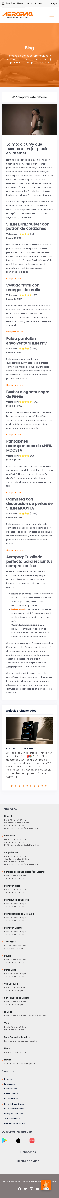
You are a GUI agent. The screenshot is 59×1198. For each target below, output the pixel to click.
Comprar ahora (14, 278)
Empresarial (9, 1084)
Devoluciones (10, 1088)
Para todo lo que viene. (20, 748)
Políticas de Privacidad (15, 1123)
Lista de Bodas (11, 1098)
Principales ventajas (13, 1113)
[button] (12, 786)
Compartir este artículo (31, 97)
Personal (8, 1079)
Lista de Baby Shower (14, 1104)
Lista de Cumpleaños (14, 1109)
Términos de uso (12, 1118)
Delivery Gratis (11, 1093)
